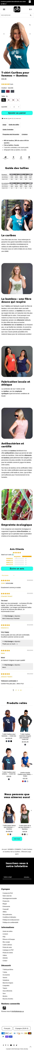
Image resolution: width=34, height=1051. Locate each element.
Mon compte (6, 942)
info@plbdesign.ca (18, 1011)
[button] (5, 84)
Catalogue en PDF (8, 950)
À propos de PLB (8, 893)
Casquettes (6, 985)
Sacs (4, 993)
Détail (4, 124)
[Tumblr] (8, 1045)
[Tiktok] (16, 1045)
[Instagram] (14, 1045)
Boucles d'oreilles (8, 999)
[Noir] (11, 741)
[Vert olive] (22, 834)
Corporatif (5, 909)
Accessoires (6, 975)
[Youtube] (11, 1045)
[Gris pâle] (27, 781)
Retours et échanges (9, 939)
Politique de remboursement (11, 920)
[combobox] (17, 15)
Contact (5, 960)
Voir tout (17, 839)
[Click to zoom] (30, 25)
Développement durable (10, 898)
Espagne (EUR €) (21, 1028)
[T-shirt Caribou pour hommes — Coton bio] (8, 721)
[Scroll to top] (30, 1047)
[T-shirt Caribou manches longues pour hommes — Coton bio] (25, 721)
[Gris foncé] (6, 741)
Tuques (5, 988)
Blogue (5, 903)
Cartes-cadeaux (7, 944)
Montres (5, 996)
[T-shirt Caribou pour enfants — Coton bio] (8, 759)
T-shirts (5, 972)
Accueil (4, 849)
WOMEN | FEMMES (14, 849)
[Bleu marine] (9, 741)
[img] (5, 580)
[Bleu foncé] (10, 834)
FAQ (4, 936)
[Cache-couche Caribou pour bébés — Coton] (25, 759)
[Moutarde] (8, 834)
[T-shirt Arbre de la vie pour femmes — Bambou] (24, 813)
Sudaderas (6, 980)
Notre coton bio (7, 896)
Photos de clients (8, 952)
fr (29, 1)
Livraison (25, 134)
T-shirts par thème (8, 969)
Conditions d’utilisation (9, 917)
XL (3, 100)
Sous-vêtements (7, 991)
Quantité (4, 107)
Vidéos (5, 955)
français (7, 1028)
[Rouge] (23, 781)
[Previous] (4, 34)
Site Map (26, 1049)
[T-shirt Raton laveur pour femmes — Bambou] (9, 813)
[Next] (30, 34)
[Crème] (27, 834)
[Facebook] (3, 1045)
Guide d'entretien (8, 129)
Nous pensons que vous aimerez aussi (17, 796)
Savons (5, 977)
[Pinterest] (5, 1045)
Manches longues (8, 983)
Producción (6, 901)
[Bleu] (25, 781)
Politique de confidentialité (10, 922)
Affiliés (5, 912)
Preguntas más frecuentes (11, 134)
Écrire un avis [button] (17, 568)
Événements (6, 906)
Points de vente (7, 947)
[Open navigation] (4, 9)
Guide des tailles (14, 124)
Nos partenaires (7, 914)
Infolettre (5, 958)
